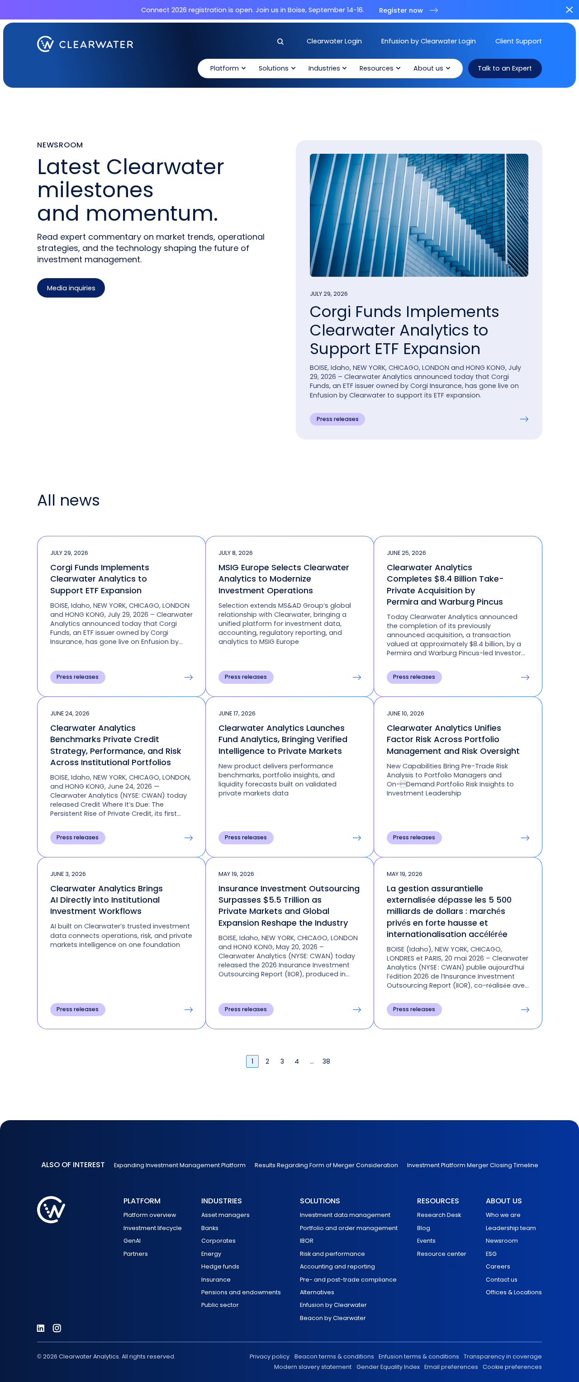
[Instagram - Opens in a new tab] (57, 1328)
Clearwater (85, 44)
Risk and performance (332, 1254)
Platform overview (149, 1215)
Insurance (216, 1279)
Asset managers (225, 1215)
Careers (498, 1266)
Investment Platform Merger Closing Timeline (472, 1165)
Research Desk (439, 1215)
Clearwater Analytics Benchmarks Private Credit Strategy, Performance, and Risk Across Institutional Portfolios (115, 745)
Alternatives (317, 1292)
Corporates (218, 1241)
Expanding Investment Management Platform (180, 1165)
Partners (135, 1254)
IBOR (306, 1241)
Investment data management (345, 1215)
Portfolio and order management (349, 1228)
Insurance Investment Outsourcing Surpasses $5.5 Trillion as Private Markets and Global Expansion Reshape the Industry (289, 905)
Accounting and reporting (337, 1266)
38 (326, 1061)
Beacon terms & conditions (334, 1356)
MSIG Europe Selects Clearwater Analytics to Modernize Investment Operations (283, 579)
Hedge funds (220, 1266)
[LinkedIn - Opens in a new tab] (41, 1328)
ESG (491, 1254)
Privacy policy (270, 1356)
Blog (423, 1228)
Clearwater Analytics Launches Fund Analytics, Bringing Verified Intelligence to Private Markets (282, 739)
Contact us (501, 1279)
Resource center (441, 1254)
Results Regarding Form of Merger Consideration (326, 1165)
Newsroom (502, 1241)
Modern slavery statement (312, 1367)
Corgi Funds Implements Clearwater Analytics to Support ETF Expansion (404, 330)
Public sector (220, 1305)
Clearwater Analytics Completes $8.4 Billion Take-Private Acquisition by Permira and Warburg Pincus (445, 584)
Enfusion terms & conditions (419, 1356)
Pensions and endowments (241, 1292)
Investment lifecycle (152, 1228)
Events (426, 1241)
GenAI (132, 1241)
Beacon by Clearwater (333, 1318)
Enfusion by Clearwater (333, 1305)
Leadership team (511, 1228)
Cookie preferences (512, 1367)
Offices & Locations (514, 1292)
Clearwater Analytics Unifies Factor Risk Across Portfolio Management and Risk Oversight (454, 739)
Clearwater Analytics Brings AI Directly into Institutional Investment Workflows (106, 900)
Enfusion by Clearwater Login (428, 41)
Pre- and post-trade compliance (348, 1279)
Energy (211, 1254)
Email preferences (451, 1367)
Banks (209, 1228)
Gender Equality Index (387, 1367)
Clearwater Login (334, 41)
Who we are (503, 1215)
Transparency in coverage (503, 1356)
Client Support (518, 41)
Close (569, 9)
